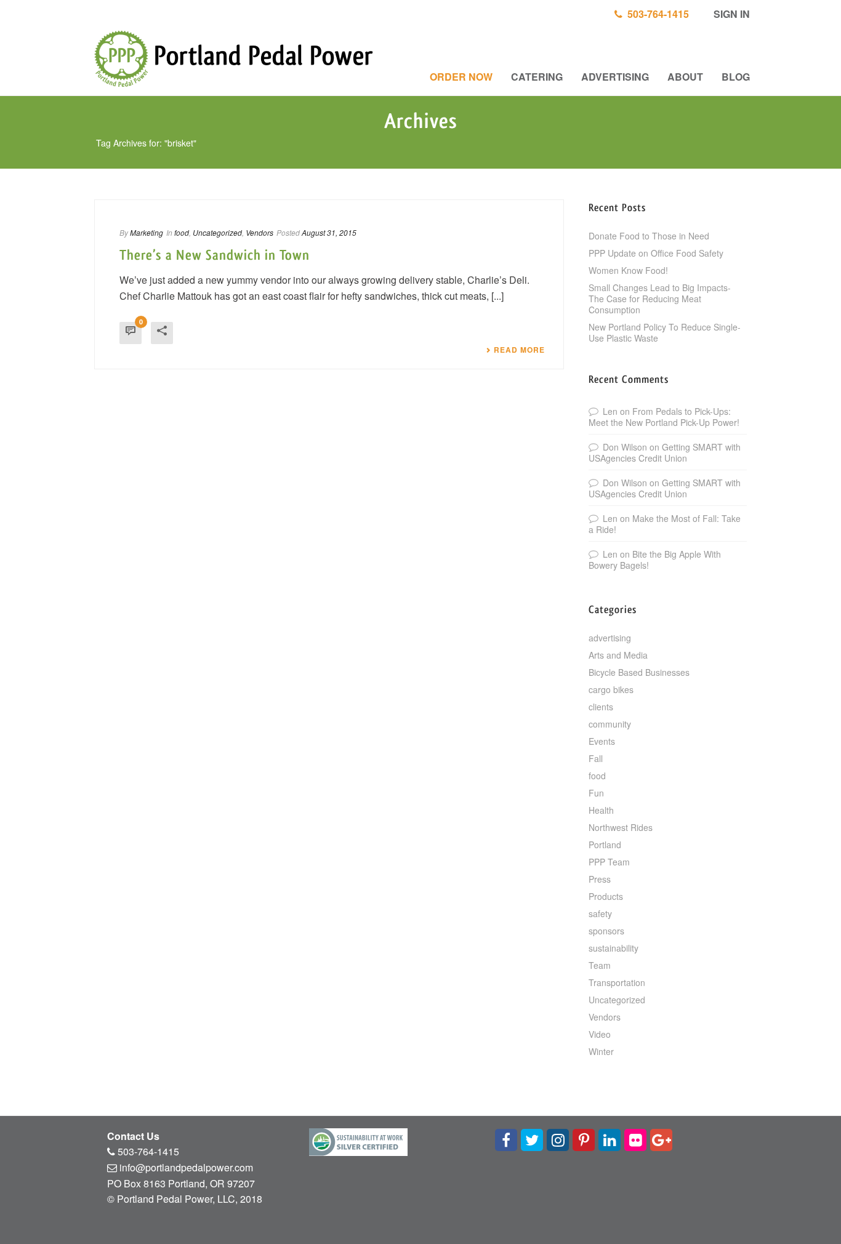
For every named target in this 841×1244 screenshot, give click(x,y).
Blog (736, 77)
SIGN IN (730, 14)
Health (601, 810)
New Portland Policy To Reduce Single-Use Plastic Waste (665, 332)
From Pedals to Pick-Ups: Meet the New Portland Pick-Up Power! (664, 416)
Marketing (146, 232)
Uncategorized (217, 232)
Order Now (461, 77)
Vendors (259, 232)
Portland (605, 844)
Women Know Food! (628, 270)
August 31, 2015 (329, 232)
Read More (519, 349)
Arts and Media (618, 654)
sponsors (606, 930)
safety (600, 913)
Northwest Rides (621, 827)
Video (600, 1034)
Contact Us (133, 1136)
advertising (610, 637)
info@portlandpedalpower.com (186, 1167)
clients (601, 706)
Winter (601, 1051)
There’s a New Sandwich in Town (214, 255)
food (181, 232)
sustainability (613, 947)
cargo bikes (611, 689)
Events (602, 741)
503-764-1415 (655, 14)
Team (600, 965)
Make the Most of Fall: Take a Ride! (665, 524)
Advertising (615, 77)
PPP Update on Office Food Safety (656, 253)
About (685, 77)
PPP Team (609, 861)
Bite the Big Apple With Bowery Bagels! (655, 559)
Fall (596, 758)
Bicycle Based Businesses (639, 672)
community (610, 723)
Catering (537, 77)
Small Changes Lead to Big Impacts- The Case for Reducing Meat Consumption (660, 298)
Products (606, 896)
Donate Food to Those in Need (649, 235)
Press (600, 879)
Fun (596, 792)
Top (812, 1215)
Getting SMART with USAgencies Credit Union (665, 452)
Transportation (617, 982)
